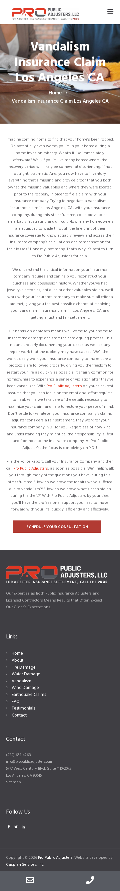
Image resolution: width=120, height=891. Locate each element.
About (17, 660)
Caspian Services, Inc (24, 864)
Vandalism (21, 681)
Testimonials (23, 708)
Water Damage (26, 674)
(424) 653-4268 (18, 755)
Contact (19, 715)
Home (55, 93)
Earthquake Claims (29, 694)
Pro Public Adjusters (30, 468)
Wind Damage (25, 687)
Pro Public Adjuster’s (64, 386)
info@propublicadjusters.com (29, 762)
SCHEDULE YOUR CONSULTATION (57, 527)
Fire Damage (24, 667)
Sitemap (13, 782)
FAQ (16, 701)
